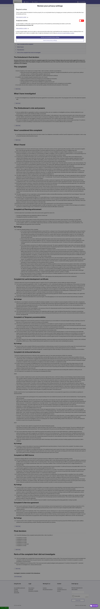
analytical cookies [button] (21, 28)
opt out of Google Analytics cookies (65, 33)
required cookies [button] (21, 17)
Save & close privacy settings (50, 40)
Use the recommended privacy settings (50, 37)
